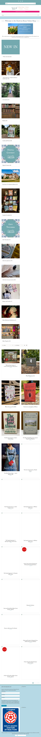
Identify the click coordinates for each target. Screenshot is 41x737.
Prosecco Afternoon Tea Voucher (10, 628)
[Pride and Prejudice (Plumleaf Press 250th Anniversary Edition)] (30, 614)
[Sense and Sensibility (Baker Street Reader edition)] (11, 579)
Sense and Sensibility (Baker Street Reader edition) (11, 609)
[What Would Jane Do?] (30, 349)
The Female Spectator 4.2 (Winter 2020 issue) (30, 541)
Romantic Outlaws (30, 605)
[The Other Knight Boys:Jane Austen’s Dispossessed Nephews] (30, 411)
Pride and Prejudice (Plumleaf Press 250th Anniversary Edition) (30, 641)
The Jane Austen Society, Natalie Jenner (30, 470)
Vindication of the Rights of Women (30, 406)
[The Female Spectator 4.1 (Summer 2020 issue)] (11, 546)
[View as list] (27, 345)
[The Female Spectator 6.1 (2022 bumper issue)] (11, 479)
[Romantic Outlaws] (30, 579)
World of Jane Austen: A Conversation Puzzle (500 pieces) (10, 366)
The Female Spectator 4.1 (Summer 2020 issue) (11, 574)
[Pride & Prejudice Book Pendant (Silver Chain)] (30, 646)
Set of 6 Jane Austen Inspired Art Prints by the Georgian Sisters (30, 564)
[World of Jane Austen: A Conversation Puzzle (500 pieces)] (11, 349)
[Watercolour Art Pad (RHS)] (11, 380)
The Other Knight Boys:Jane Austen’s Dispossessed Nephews (30, 438)
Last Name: (3, 697)
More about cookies (22, 735)
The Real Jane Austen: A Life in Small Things (10, 438)
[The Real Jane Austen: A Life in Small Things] (11, 411)
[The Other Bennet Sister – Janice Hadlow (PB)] (11, 443)
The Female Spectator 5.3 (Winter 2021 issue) (30, 507)
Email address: (4, 691)
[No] (39, 734)
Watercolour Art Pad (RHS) (10, 406)
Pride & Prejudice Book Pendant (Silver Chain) (30, 662)
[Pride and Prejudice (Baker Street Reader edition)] (11, 646)
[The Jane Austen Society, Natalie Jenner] (30, 443)
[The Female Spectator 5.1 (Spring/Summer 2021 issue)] (11, 512)
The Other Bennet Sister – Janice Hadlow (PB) (10, 474)
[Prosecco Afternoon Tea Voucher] (11, 614)
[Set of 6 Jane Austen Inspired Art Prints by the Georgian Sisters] (30, 546)
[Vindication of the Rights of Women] (30, 380)
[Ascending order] (13, 345)
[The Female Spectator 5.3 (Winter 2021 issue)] (30, 479)
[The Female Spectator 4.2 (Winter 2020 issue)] (30, 512)
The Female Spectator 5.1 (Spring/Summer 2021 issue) (10, 541)
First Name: (3, 694)
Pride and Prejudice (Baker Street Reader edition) (10, 676)
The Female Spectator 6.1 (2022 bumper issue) (10, 507)
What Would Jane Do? (30, 376)
